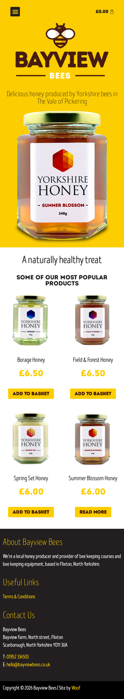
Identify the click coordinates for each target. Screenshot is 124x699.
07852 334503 (18, 657)
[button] (15, 11)
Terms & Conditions (19, 597)
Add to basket (31, 393)
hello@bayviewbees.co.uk (28, 665)
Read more (93, 512)
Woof (76, 688)
